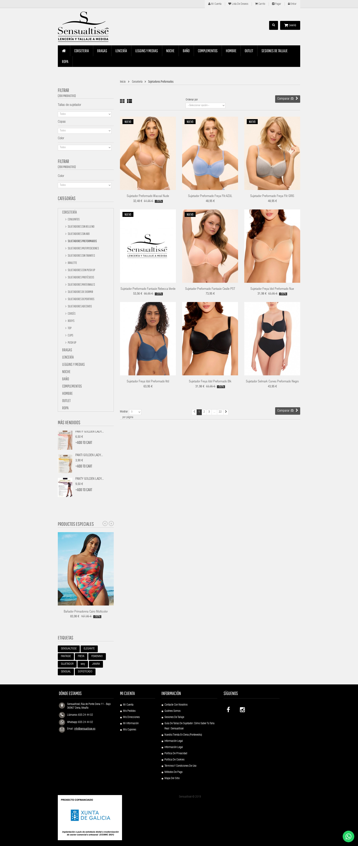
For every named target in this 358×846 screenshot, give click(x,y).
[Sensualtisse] (86, 27)
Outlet (66, 400)
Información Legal (173, 741)
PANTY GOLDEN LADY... (89, 432)
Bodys (70, 321)
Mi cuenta (215, 4)
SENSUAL (66, 671)
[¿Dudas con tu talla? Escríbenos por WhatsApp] (348, 836)
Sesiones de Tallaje (174, 717)
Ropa (65, 407)
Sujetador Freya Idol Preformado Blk (210, 381)
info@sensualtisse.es (84, 729)
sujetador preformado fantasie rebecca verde (148, 289)
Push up (71, 342)
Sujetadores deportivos (80, 299)
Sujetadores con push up (81, 270)
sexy (83, 664)
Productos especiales (76, 524)
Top (69, 328)
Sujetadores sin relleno (80, 226)
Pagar (278, 4)
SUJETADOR (67, 664)
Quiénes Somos (172, 711)
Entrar (293, 4)
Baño (65, 378)
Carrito (261, 4)
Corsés (71, 313)
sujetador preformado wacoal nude (148, 196)
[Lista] (129, 101)
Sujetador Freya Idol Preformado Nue (272, 289)
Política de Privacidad (175, 753)
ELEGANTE (89, 648)
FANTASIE (66, 656)
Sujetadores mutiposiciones (83, 248)
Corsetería (69, 212)
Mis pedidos (129, 711)
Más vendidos (69, 422)
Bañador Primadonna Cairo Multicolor (86, 612)
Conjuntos (73, 219)
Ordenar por (192, 99)
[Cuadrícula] (122, 101)
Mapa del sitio (172, 778)
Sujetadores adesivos (79, 306)
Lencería (68, 357)
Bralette (72, 263)
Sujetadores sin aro (78, 234)
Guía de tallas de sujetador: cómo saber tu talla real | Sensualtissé (189, 726)
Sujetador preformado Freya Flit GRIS (272, 196)
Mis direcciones (131, 717)
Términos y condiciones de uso (180, 766)
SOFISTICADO (85, 671)
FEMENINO (97, 656)
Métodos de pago (173, 772)
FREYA (81, 656)
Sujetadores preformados (82, 241)
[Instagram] (242, 709)
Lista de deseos (239, 4)
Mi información (131, 723)
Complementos (72, 386)
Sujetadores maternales (81, 284)
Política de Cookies (174, 759)
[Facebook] (229, 709)
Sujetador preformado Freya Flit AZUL (210, 196)
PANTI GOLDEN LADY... (89, 455)
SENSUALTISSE (69, 648)
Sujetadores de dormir (80, 292)
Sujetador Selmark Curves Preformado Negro (272, 381)
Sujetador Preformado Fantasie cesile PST (210, 289)
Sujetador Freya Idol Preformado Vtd (148, 381)
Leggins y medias (73, 364)
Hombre (67, 393)
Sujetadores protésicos (80, 277)
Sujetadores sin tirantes (81, 255)
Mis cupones (129, 729)
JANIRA (96, 664)
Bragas (67, 349)
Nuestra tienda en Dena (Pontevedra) (183, 735)
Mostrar (124, 411)
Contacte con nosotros (175, 704)
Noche (66, 371)
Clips (70, 335)
